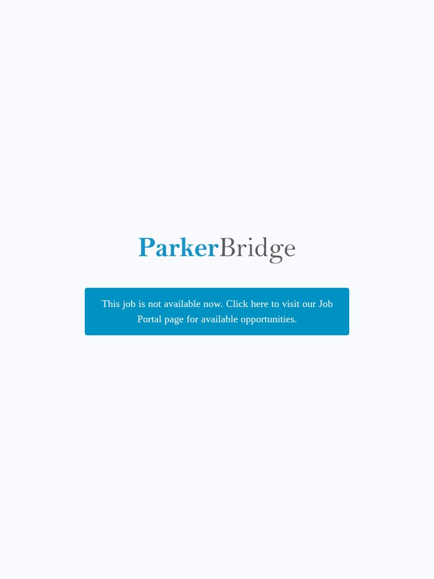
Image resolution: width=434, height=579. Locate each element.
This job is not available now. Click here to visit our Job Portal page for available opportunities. (217, 311)
